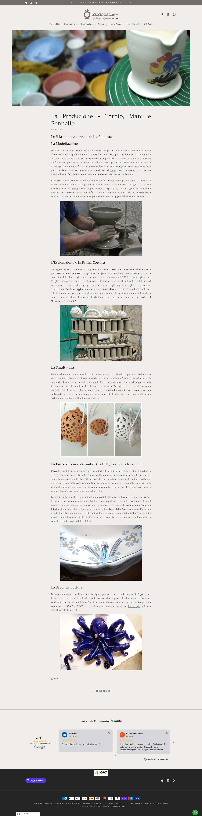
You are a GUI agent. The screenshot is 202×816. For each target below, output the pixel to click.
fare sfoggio (134, 606)
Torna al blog (103, 691)
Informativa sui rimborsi (112, 803)
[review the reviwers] (166, 734)
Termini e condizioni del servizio (156, 803)
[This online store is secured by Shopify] (101, 775)
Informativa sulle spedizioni (90, 806)
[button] (71, 25)
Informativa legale (118, 806)
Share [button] (56, 679)
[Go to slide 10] (116, 755)
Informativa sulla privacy (133, 803)
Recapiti (106, 806)
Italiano (24, 813)
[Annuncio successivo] (130, 2)
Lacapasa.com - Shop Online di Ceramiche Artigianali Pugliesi (62, 803)
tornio (113, 170)
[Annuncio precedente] (72, 2)
